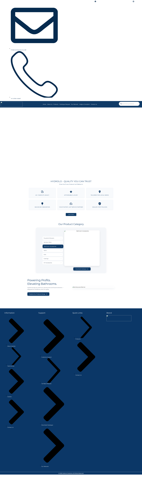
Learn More (71, 214)
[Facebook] (95, 1)
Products (55, 104)
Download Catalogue (81, 269)
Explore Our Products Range (37, 294)
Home (44, 104)
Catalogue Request (64, 104)
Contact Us (94, 104)
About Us (49, 104)
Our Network (74, 104)
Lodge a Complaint (84, 104)
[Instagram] (133, 1)
